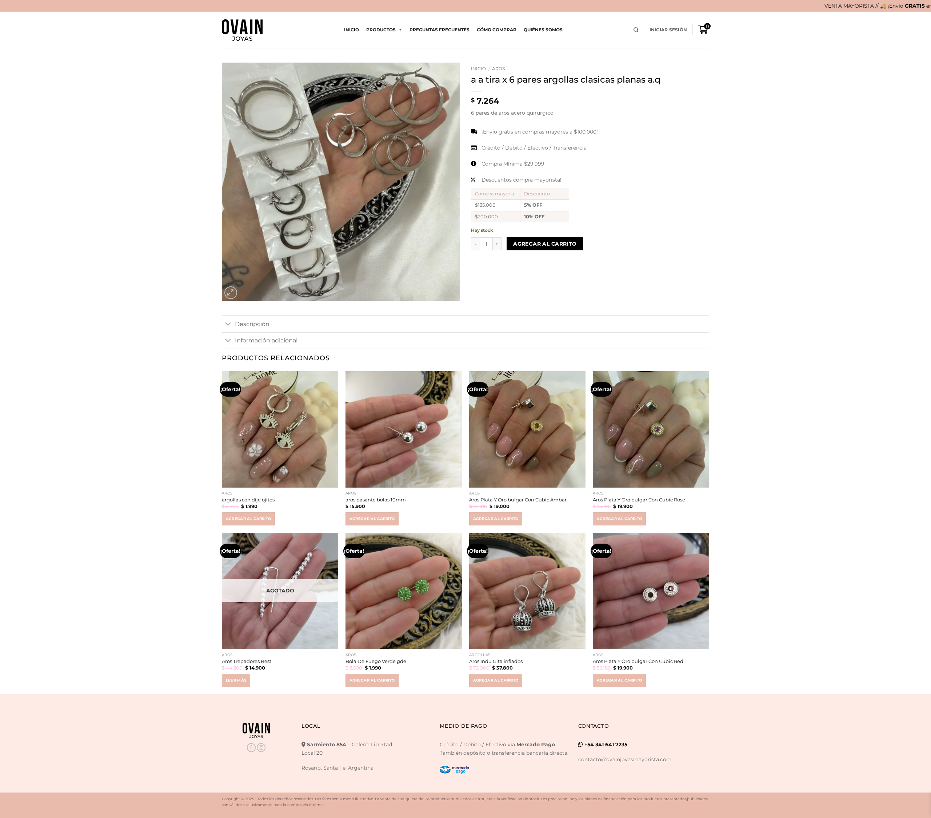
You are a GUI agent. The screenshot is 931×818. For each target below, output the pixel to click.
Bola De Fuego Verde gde (375, 661)
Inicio (351, 29)
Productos (381, 29)
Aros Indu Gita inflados (496, 661)
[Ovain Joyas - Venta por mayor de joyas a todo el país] (242, 30)
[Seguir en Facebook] (251, 747)
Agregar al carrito (545, 244)
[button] (668, 29)
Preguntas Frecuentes (439, 29)
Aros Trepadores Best (246, 661)
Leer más (236, 680)
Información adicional (266, 340)
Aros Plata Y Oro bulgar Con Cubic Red (638, 661)
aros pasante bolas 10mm (375, 500)
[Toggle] (228, 324)
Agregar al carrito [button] (248, 518)
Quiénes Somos (543, 29)
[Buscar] (636, 30)
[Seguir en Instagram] (261, 747)
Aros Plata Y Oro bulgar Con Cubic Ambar (518, 500)
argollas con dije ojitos (248, 500)
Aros (498, 68)
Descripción (252, 324)
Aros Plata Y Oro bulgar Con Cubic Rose (639, 500)
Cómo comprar (496, 29)
